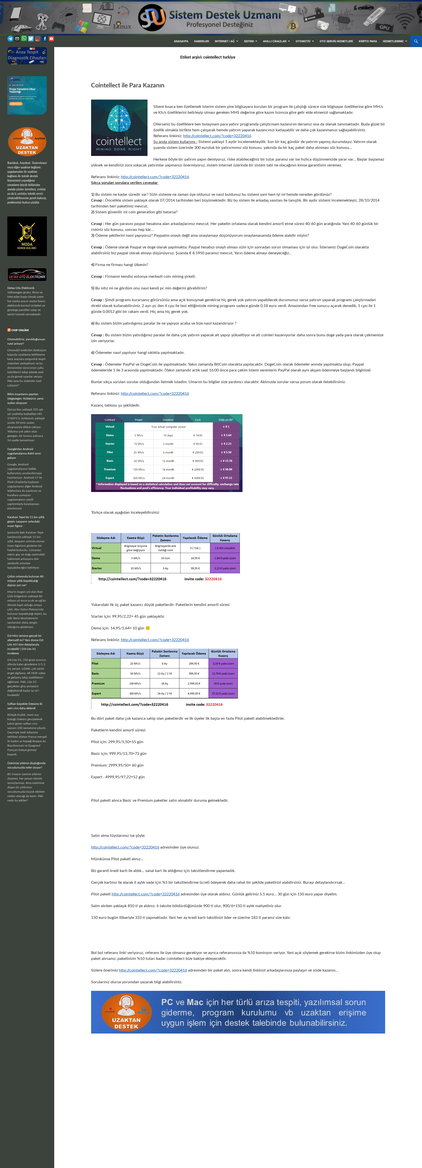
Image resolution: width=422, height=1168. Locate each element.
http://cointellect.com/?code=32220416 (217, 136)
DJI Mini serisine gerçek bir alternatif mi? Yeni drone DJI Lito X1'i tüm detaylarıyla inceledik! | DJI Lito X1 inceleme (25, 644)
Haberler (201, 41)
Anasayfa (181, 41)
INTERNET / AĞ (225, 41)
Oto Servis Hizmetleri (336, 41)
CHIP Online (20, 330)
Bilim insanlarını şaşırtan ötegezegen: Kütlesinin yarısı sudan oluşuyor (25, 398)
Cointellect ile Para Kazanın (127, 85)
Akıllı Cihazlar (274, 41)
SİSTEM (249, 41)
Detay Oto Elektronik (20, 288)
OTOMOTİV (303, 41)
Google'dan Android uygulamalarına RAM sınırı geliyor (24, 453)
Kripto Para (368, 41)
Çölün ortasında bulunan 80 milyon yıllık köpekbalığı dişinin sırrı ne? (25, 581)
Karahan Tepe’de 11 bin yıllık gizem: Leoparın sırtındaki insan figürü (25, 521)
